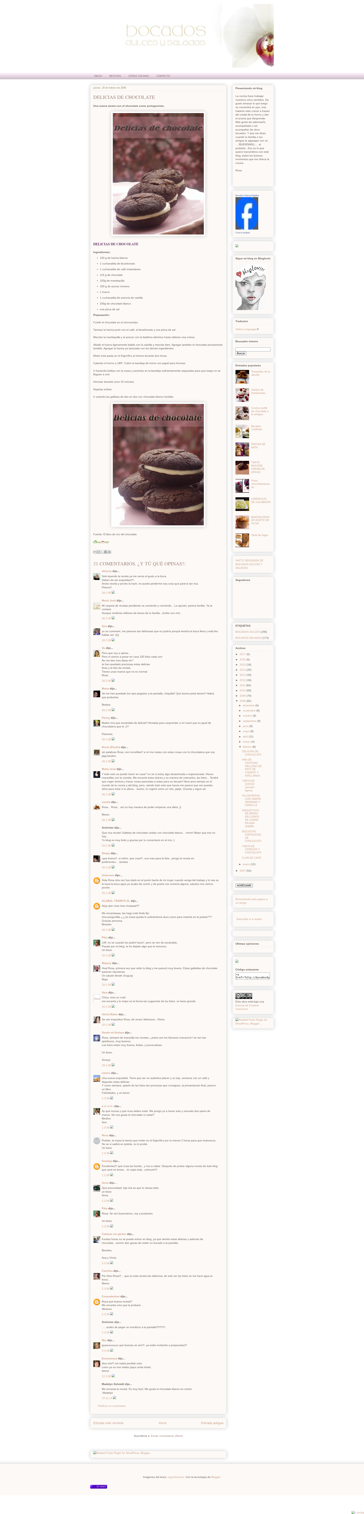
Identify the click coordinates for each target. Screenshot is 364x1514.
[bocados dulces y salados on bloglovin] (250, 309)
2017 (243, 654)
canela (106, 801)
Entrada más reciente (108, 1423)
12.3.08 (107, 1376)
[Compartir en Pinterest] (109, 552)
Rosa (105, 1135)
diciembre (249, 705)
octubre (248, 715)
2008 (243, 700)
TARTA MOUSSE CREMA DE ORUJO (258, 467)
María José (109, 600)
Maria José (109, 768)
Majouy (106, 963)
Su (103, 647)
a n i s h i (108, 1106)
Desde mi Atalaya (113, 1032)
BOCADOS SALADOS (248, 637)
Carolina (107, 1270)
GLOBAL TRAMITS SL (116, 900)
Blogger (215, 1477)
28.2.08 (107, 592)
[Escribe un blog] (98, 552)
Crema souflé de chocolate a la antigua (260, 411)
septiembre (250, 720)
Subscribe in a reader (249, 919)
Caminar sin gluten (114, 1233)
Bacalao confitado (256, 428)
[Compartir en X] (102, 552)
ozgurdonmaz (176, 1477)
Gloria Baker (110, 1014)
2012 (243, 680)
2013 (243, 674)
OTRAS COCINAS (139, 76)
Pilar (104, 937)
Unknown (108, 875)
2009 (243, 695)
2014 (243, 669)
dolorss (107, 571)
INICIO (98, 76)
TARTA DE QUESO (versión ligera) (248, 785)
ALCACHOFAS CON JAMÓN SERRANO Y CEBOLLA (251, 800)
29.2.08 (107, 845)
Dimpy (106, 853)
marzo (247, 741)
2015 (243, 664)
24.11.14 (107, 1398)
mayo (246, 731)
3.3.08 (106, 1350)
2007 (243, 870)
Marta (105, 688)
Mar (104, 1340)
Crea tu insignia (242, 232)
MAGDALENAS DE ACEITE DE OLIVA (260, 520)
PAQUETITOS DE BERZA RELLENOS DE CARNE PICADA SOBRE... (250, 818)
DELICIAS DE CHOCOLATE (124, 97)
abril (246, 736)
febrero (247, 746)
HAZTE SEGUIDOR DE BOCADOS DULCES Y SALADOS (249, 564)
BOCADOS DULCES (247, 631)
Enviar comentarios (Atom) (167, 1435)
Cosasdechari (111, 1296)
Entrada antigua (212, 1423)
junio (246, 726)
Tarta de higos (259, 535)
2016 (243, 659)
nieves (106, 1072)
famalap (107, 1160)
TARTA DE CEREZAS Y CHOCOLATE (251, 849)
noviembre (249, 710)
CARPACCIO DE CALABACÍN (260, 500)
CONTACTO (163, 76)
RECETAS (115, 76)
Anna (105, 1182)
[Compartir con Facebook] (106, 552)
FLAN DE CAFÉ (251, 857)
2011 (243, 685)
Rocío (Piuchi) (111, 747)
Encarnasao (109, 1358)
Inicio (162, 1423)
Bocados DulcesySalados (247, 195)
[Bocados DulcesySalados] (246, 228)
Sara (104, 992)
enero (247, 864)
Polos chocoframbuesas (260, 484)
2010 (243, 690)
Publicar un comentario (112, 1405)
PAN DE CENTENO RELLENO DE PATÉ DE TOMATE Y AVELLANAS (252, 767)
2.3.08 (106, 1200)
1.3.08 (106, 1098)
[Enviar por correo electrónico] (95, 552)
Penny (106, 717)
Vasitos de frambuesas (258, 391)
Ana (104, 626)
